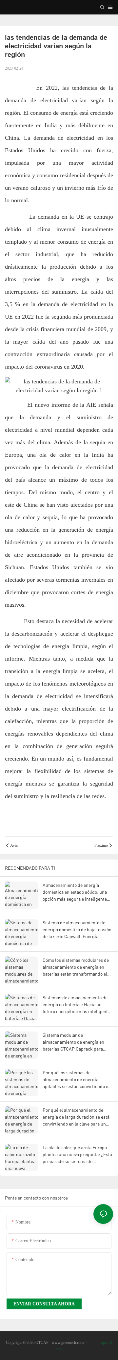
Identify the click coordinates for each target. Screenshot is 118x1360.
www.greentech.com (68, 1342)
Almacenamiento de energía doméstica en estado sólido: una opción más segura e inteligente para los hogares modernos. (75, 892)
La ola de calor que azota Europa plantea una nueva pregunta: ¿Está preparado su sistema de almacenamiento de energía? (77, 1155)
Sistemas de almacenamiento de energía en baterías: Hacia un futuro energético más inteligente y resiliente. (78, 1005)
